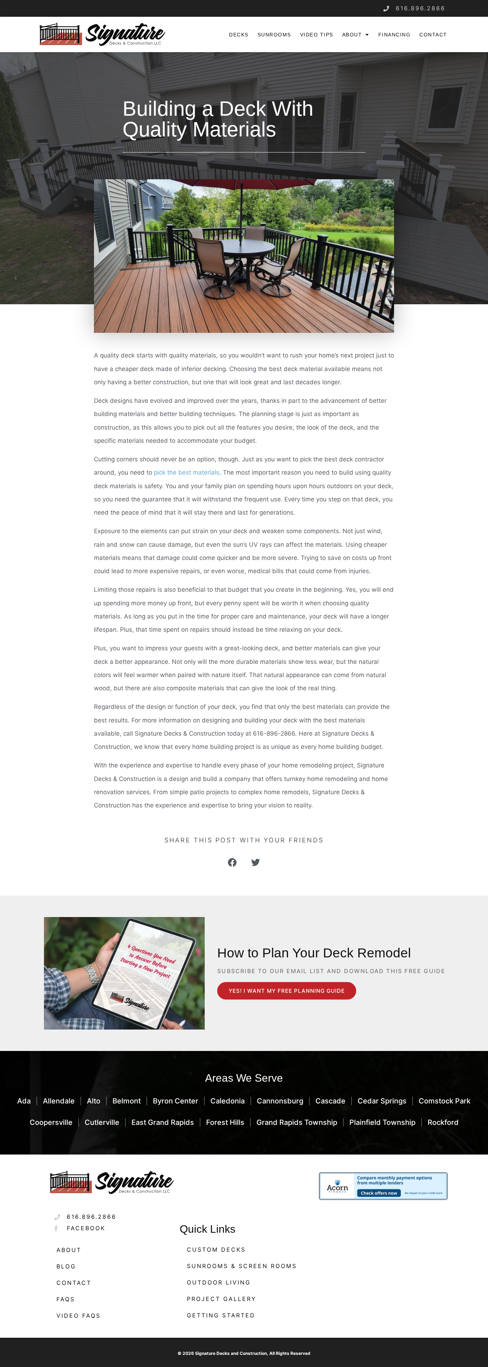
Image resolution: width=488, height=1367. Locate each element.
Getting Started (221, 1315)
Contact (433, 34)
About (352, 34)
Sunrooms (274, 34)
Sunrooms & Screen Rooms (242, 1266)
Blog (66, 1266)
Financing (394, 34)
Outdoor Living (219, 1282)
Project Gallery (222, 1298)
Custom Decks (216, 1249)
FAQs (65, 1299)
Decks (239, 34)
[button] (232, 862)
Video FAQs (78, 1315)
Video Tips (316, 34)
